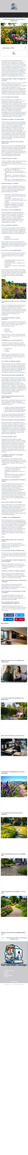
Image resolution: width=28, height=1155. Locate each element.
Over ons (6, 973)
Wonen (3, 937)
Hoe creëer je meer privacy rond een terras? (12, 735)
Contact (6, 977)
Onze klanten (14, 981)
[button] (14, 14)
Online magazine (8, 975)
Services (6, 972)
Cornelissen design (9, 970)
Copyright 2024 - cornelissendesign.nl (14, 984)
